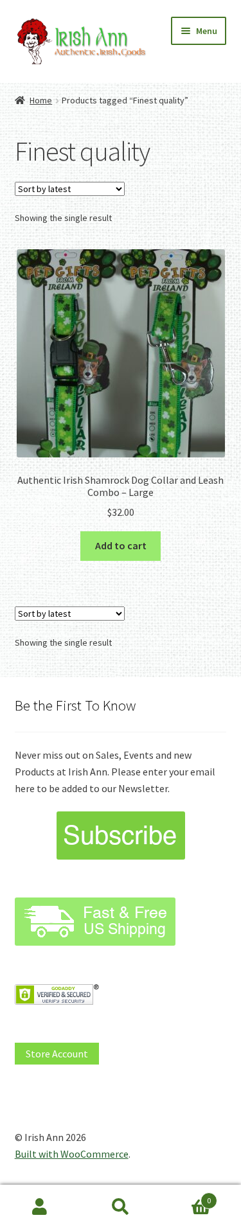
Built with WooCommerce (72, 1153)
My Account (40, 1207)
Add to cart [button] (121, 545)
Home (41, 100)
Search (120, 1207)
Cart (186, 1196)
